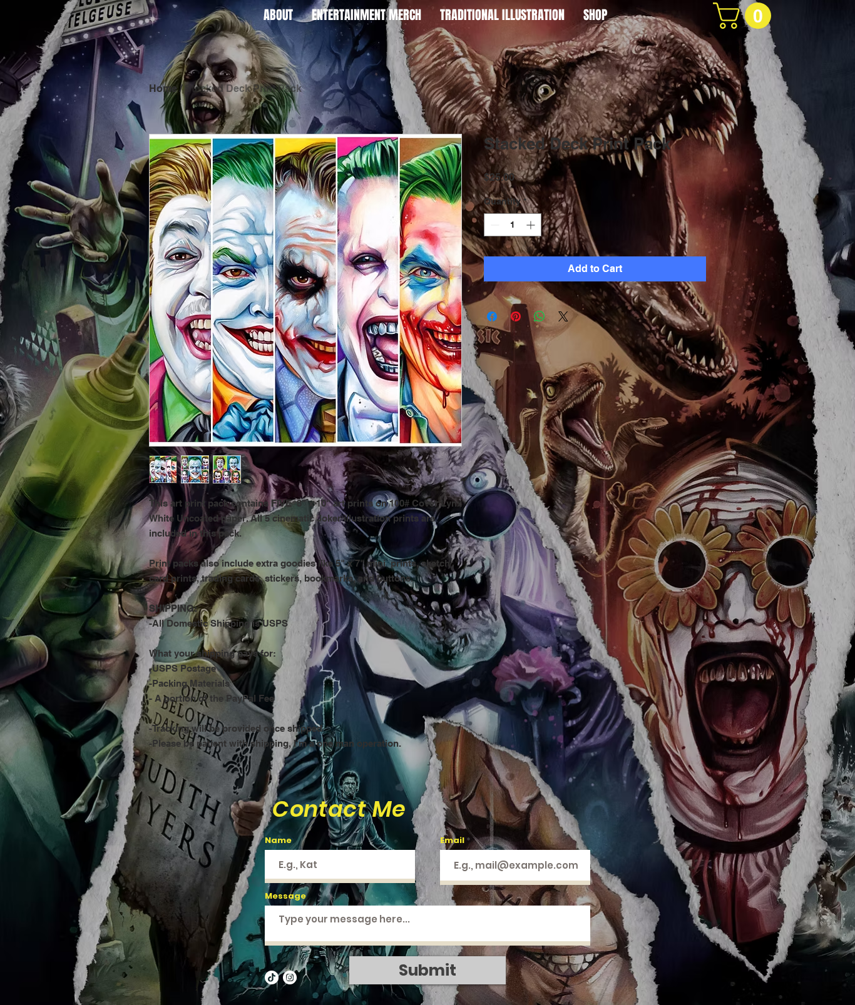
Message (285, 896)
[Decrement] (493, 225)
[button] (745, 16)
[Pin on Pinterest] (515, 316)
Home (163, 88)
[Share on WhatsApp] (539, 316)
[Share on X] (563, 316)
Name (278, 840)
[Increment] (532, 225)
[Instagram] (290, 977)
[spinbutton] (512, 225)
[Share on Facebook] (491, 316)
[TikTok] (272, 977)
